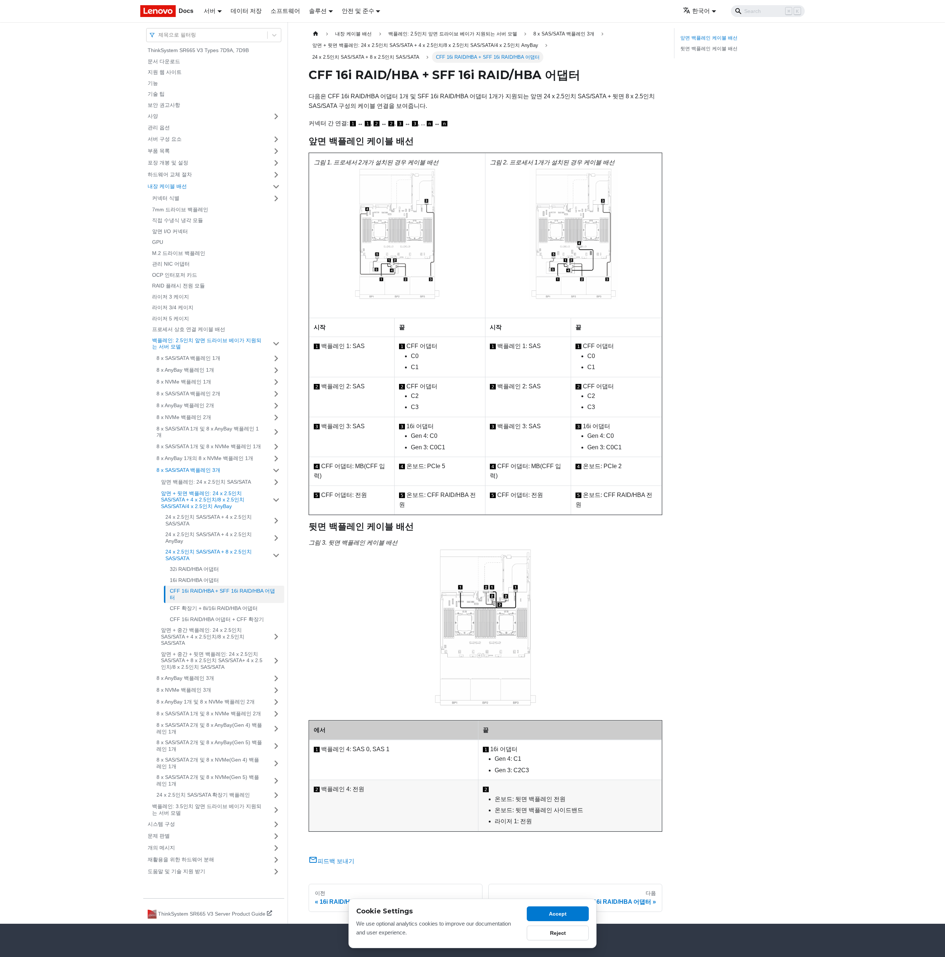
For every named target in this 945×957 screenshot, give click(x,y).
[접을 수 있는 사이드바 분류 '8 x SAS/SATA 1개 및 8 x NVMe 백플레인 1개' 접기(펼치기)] (276, 447)
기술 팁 (156, 94)
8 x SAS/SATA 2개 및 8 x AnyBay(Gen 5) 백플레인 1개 (209, 745)
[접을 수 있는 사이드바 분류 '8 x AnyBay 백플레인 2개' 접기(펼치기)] (276, 406)
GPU (157, 242)
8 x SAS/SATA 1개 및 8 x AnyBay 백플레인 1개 (208, 432)
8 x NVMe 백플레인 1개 (184, 382)
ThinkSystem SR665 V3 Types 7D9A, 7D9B (198, 50)
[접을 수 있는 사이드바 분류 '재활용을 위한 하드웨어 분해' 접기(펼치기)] (276, 860)
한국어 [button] (701, 11)
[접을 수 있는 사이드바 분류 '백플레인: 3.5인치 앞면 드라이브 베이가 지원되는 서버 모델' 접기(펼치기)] (276, 809)
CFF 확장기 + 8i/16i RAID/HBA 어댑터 (214, 608)
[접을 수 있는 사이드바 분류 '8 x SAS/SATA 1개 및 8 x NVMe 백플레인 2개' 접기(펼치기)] (276, 714)
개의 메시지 (161, 848)
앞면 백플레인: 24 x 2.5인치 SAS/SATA (206, 482)
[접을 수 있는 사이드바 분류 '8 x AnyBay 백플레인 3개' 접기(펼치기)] (276, 678)
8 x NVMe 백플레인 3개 (184, 690)
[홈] (316, 34)
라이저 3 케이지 (170, 297)
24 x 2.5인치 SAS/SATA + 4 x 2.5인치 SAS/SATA (208, 520)
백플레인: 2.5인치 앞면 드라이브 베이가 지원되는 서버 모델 (206, 343)
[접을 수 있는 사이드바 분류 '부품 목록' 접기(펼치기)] (276, 151)
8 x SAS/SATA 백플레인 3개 (188, 470)
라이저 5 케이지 (170, 318)
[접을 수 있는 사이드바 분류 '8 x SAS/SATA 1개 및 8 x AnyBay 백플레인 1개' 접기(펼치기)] (276, 432)
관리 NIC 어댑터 (171, 264)
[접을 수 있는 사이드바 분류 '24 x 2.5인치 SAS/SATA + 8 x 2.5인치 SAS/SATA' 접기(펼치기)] (276, 555)
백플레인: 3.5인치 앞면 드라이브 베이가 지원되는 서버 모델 (206, 809)
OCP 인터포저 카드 (174, 275)
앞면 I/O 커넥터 (170, 231)
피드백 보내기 (335, 861)
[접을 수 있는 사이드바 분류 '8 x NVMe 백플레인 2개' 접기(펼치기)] (276, 417)
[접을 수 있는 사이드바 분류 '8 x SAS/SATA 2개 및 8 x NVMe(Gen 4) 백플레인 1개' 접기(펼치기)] (276, 763)
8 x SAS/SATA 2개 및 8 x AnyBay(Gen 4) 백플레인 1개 (209, 728)
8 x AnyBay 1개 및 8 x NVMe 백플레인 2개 (206, 702)
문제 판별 (159, 836)
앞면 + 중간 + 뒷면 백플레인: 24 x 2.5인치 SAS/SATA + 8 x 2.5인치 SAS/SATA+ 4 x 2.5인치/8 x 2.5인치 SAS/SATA (211, 660)
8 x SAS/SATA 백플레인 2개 (188, 393)
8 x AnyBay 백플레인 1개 (185, 370)
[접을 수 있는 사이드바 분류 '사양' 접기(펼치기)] (276, 116)
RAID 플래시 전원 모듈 (178, 286)
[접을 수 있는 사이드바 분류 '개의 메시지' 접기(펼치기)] (276, 848)
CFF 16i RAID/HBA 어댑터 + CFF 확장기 (217, 619)
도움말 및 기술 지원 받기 (176, 871)
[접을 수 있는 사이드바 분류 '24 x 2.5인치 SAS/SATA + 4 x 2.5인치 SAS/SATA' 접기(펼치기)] (276, 520)
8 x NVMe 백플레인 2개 (184, 417)
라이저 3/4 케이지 (172, 307)
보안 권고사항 (164, 105)
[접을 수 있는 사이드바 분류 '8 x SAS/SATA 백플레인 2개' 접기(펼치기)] (276, 394)
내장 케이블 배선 (167, 186)
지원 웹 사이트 (165, 72)
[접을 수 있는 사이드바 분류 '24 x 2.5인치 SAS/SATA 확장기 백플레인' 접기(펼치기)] (276, 795)
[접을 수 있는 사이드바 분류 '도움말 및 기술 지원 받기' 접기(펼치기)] (276, 872)
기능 (153, 83)
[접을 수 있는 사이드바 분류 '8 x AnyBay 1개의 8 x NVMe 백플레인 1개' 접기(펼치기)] (276, 458)
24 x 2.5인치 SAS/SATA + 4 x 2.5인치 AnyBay (208, 537)
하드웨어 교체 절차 (170, 174)
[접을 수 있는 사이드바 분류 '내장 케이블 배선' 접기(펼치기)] (276, 187)
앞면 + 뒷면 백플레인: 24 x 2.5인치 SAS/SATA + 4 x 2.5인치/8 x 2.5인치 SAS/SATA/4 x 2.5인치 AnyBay (202, 499)
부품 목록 (159, 151)
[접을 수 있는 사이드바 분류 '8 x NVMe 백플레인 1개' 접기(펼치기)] (276, 382)
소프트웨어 (285, 11)
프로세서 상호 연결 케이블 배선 (188, 329)
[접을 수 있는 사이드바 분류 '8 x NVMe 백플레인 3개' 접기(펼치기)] (276, 690)
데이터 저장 (246, 11)
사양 (153, 116)
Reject (558, 933)
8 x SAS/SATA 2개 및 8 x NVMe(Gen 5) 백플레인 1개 (208, 780)
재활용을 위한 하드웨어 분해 (181, 859)
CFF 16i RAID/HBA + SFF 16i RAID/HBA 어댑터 (222, 594)
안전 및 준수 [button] (358, 11)
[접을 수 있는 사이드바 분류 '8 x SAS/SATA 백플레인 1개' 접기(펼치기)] (276, 358)
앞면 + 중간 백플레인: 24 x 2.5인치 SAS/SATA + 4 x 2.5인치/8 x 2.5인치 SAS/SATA (202, 636)
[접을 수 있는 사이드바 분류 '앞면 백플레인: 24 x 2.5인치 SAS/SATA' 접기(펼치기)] (276, 482)
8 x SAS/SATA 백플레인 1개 (188, 358)
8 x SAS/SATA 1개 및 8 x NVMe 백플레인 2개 (209, 713)
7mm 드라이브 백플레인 (180, 209)
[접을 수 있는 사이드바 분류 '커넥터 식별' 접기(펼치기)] (276, 198)
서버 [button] (210, 11)
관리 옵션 (159, 127)
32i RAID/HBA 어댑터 (194, 569)
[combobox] (159, 35)
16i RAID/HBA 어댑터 (194, 580)
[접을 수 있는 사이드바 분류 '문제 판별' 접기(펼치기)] (276, 836)
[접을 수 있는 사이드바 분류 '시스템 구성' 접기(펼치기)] (276, 824)
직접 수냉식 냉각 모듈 (177, 220)
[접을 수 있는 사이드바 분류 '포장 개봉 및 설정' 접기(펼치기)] (276, 163)
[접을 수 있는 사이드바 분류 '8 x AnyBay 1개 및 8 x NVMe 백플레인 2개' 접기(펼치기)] (276, 702)
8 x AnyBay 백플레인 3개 (185, 678)
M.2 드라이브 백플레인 (178, 253)
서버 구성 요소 (165, 139)
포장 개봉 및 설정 (168, 163)
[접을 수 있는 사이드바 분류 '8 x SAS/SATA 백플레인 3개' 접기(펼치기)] (276, 470)
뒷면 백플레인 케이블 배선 (709, 48)
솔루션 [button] (318, 11)
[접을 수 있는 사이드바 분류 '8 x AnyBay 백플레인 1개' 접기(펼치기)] (276, 370)
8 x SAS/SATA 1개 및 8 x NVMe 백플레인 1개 (209, 446)
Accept (558, 914)
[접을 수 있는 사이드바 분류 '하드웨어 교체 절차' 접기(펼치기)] (276, 175)
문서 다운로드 (164, 61)
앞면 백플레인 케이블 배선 (709, 38)
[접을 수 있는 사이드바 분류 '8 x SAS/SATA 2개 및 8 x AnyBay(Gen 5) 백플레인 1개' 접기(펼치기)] (276, 746)
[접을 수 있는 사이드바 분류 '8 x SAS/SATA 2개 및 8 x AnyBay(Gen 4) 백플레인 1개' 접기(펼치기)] (276, 728)
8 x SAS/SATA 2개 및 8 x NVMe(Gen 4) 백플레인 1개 (208, 763)
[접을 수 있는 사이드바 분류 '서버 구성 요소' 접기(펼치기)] (276, 139)
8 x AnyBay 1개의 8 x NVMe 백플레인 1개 (205, 458)
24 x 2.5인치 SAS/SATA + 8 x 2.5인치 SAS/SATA (208, 555)
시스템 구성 (161, 824)
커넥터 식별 (165, 198)
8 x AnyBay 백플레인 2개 (185, 405)
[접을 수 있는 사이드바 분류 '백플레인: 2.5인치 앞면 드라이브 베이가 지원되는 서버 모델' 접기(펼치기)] (276, 344)
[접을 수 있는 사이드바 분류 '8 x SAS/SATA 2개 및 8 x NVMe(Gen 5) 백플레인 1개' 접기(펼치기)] (276, 780)
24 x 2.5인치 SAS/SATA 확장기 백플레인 (203, 795)
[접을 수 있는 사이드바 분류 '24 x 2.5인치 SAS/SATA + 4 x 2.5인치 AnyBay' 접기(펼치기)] (276, 537)
